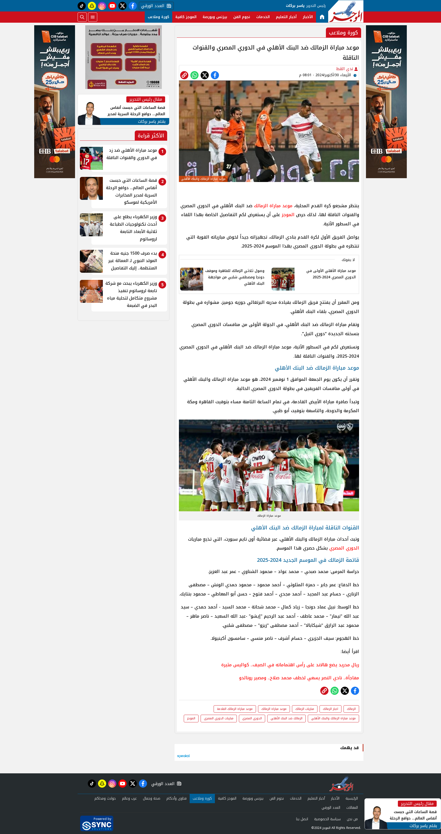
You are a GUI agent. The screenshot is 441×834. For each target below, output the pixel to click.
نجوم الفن (241, 17)
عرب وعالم (129, 798)
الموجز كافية (186, 17)
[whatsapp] (184, 75)
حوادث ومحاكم (105, 798)
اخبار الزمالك (330, 709)
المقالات (352, 807)
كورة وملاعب (158, 17)
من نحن (352, 819)
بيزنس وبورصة (215, 17)
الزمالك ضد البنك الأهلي (286, 718)
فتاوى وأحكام (176, 798)
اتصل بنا (302, 819)
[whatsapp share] (194, 75)
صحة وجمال (151, 798)
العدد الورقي (151, 6)
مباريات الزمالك (304, 709)
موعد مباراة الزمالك (273, 206)
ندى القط (345, 69)
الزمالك (351, 709)
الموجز (288, 215)
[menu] (92, 17)
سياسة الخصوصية (327, 819)
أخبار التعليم (286, 17)
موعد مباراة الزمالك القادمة (235, 709)
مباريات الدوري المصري (219, 718)
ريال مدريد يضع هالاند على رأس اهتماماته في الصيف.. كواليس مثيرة (290, 665)
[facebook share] (215, 75)
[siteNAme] (345, 11)
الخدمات (263, 17)
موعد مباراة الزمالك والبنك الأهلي (333, 718)
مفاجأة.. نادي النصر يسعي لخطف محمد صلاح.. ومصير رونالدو (299, 678)
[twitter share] (205, 75)
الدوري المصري (344, 548)
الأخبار (308, 17)
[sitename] (341, 783)
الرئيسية (352, 798)
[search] (82, 17)
